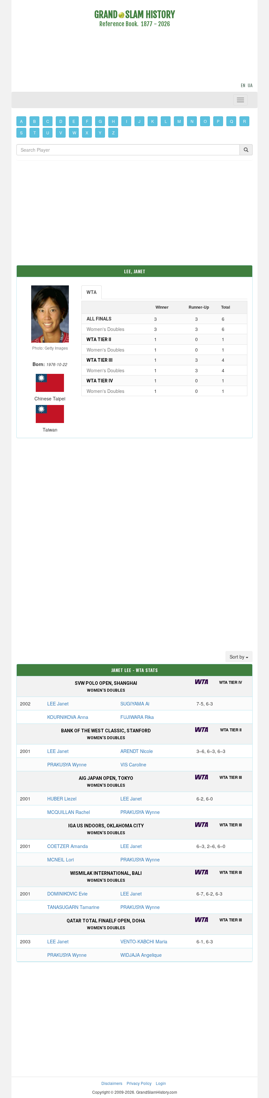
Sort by (238, 656)
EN (243, 85)
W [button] (74, 132)
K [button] (152, 121)
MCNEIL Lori (60, 859)
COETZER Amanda (67, 846)
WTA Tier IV (100, 380)
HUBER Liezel (61, 798)
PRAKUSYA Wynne (67, 764)
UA (250, 85)
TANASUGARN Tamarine (73, 907)
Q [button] (231, 121)
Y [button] (100, 132)
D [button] (60, 121)
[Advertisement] (134, 56)
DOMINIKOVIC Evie (67, 893)
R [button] (244, 121)
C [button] (47, 121)
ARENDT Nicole (136, 751)
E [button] (73, 121)
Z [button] (113, 132)
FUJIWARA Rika (137, 717)
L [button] (166, 121)
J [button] (139, 121)
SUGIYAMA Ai (134, 703)
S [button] (21, 132)
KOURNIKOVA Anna (67, 717)
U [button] (47, 132)
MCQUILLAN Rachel (68, 812)
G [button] (100, 121)
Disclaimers (111, 1083)
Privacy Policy (139, 1083)
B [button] (34, 121)
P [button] (218, 121)
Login (161, 1083)
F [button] (87, 121)
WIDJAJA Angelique (141, 955)
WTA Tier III (100, 360)
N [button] (192, 121)
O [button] (205, 121)
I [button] (126, 121)
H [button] (113, 121)
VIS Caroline (133, 764)
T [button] (34, 132)
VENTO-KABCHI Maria (143, 941)
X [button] (87, 132)
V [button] (60, 132)
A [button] (21, 121)
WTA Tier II (99, 339)
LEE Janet (58, 703)
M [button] (179, 121)
